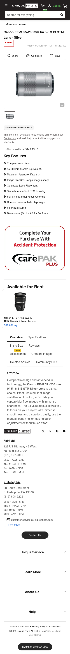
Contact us (10, 138)
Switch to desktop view (35, 647)
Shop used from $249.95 (20, 149)
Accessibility (54, 626)
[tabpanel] (35, 395)
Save (57, 55)
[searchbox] (35, 14)
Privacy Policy (38, 626)
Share (14, 55)
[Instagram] (50, 431)
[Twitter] (43, 431)
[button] (65, 6)
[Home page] (24, 5)
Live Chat (14, 525)
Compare (36, 55)
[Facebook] (57, 431)
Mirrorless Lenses (16, 24)
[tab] (16, 337)
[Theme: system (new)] (43, 5)
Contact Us (35, 535)
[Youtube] (64, 431)
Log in (57, 6)
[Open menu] (6, 5)
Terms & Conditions (19, 626)
